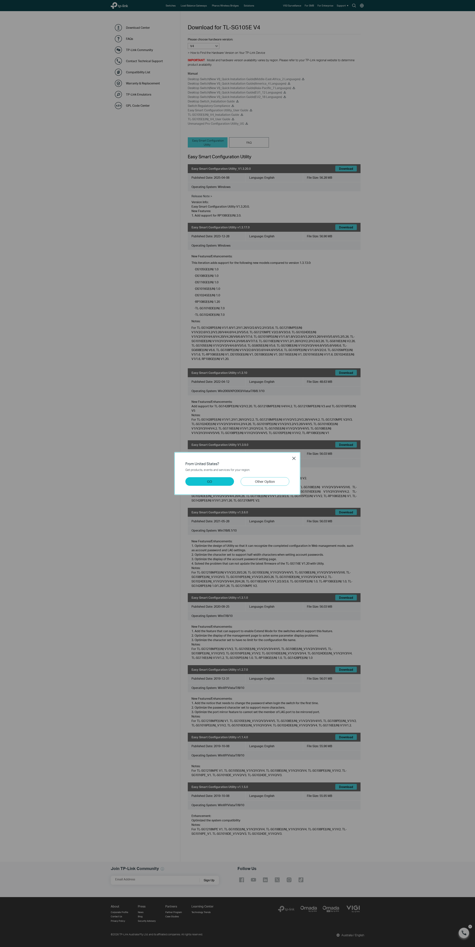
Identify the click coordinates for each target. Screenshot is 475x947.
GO (209, 481)
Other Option (265, 481)
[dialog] (237, 473)
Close (294, 458)
